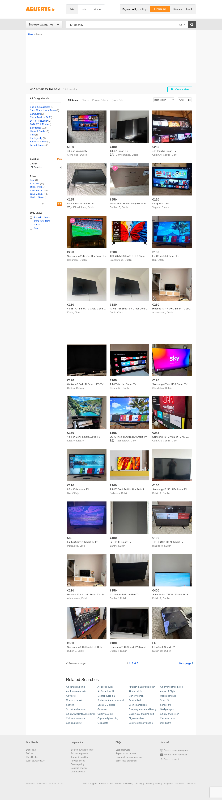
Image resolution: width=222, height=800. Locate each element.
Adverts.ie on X (171, 759)
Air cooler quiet (105, 687)
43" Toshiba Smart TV (164, 151)
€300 (113, 252)
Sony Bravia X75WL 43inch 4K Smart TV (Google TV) (181, 594)
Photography (36, 138)
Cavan (165, 207)
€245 (155, 433)
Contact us (191, 783)
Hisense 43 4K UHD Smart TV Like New (174, 308)
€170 (70, 485)
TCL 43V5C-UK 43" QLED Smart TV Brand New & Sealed (141, 256)
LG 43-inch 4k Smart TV (80, 203)
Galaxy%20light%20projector (80, 714)
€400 (155, 590)
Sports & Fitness (38, 141)
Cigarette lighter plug (107, 718)
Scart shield (135, 700)
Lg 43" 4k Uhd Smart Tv (165, 256)
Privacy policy (78, 760)
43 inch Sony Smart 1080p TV (83, 436)
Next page (185, 663)
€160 (113, 380)
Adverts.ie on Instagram (176, 750)
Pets (32, 134)
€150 (155, 485)
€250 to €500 (36, 194)
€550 (113, 199)
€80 (69, 538)
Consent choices (79, 768)
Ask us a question (80, 753)
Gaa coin (101, 709)
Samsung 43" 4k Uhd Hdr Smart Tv (86, 256)
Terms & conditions (80, 757)
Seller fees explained (126, 760)
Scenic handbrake (138, 705)
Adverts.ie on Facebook (175, 754)
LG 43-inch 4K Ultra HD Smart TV (128, 436)
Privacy (138, 783)
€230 (155, 304)
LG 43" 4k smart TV (78, 489)
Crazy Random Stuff (40, 117)
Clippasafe (102, 723)
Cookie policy (77, 764)
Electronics (35, 127)
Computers (35, 114)
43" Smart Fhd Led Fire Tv (124, 594)
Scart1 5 (164, 700)
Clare (77, 312)
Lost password (123, 749)
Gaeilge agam (167, 709)
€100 (155, 538)
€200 (113, 485)
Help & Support (90, 783)
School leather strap (76, 709)
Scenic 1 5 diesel (106, 705)
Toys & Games (37, 145)
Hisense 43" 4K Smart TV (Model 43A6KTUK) (135, 647)
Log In (189, 9)
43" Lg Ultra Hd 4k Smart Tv (167, 542)
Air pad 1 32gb (167, 691)
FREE (156, 643)
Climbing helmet (74, 723)
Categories (168, 783)
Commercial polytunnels (141, 723)
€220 (155, 199)
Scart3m (70, 705)
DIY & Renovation (39, 121)
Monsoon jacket (74, 700)
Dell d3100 (165, 723)
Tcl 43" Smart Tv (119, 151)
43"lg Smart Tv (160, 203)
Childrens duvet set (76, 718)
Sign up (178, 9)
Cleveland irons (168, 718)
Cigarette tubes (136, 718)
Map (59, 159)
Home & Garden (38, 131)
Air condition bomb (75, 687)
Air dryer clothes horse (171, 687)
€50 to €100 (36, 187)
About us (179, 783)
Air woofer (71, 696)
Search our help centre (82, 749)
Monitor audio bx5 (106, 696)
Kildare (80, 440)
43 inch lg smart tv (77, 151)
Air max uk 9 (135, 691)
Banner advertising (124, 783)
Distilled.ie (31, 749)
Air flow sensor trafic (76, 691)
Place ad (161, 9)
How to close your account (129, 757)
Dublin (83, 154)
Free (32, 180)
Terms (157, 783)
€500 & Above (37, 197)
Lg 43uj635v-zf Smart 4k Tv (82, 542)
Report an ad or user (126, 753)
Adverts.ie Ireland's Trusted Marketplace (44, 9)
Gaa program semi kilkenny (142, 709)
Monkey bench (136, 696)
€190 (155, 380)
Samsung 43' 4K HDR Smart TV (169, 384)
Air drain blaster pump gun (142, 687)
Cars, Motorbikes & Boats (43, 110)
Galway (80, 388)
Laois (82, 545)
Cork (174, 154)
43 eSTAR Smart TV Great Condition (87, 308)
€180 (70, 147)
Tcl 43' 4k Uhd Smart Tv (123, 384)
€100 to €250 (36, 190)
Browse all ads (106, 783)
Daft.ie (29, 753)
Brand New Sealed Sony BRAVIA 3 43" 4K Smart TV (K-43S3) (143, 203)
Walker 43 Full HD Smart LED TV (85, 384)
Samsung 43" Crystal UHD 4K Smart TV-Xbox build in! (181, 436)
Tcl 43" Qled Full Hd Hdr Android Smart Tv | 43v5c (137, 489)
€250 (155, 147)
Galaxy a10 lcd (105, 714)
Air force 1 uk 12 (105, 691)
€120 (70, 380)
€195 (70, 199)
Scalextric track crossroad (110, 700)
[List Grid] (183, 99)
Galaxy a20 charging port (141, 714)
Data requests (78, 771)
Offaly (160, 259)
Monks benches (168, 696)
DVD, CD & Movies (39, 124)
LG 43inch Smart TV (163, 647)
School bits (165, 705)
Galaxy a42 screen (169, 714)
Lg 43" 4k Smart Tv (120, 542)
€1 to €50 (34, 183)
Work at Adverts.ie (35, 760)
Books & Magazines (40, 107)
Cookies (148, 783)
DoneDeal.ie (32, 757)
